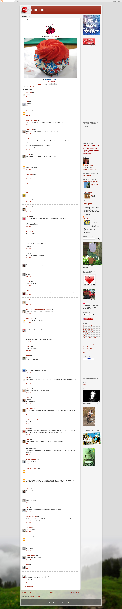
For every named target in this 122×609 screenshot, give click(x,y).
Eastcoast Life (86, 333)
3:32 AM (28, 443)
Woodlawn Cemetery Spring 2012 (95, 184)
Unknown (29, 92)
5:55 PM (28, 313)
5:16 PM (28, 304)
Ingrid (28, 290)
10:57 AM (28, 160)
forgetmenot (29, 408)
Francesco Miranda (31, 468)
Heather (28, 272)
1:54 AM (28, 434)
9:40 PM (28, 383)
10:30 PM (28, 392)
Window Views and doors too (91, 204)
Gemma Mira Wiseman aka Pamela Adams (38, 309)
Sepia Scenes (88, 192)
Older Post (75, 593)
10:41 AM (28, 149)
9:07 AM (28, 96)
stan (27, 564)
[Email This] (50, 84)
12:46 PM (28, 211)
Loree (27, 262)
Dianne (28, 397)
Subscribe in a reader (88, 175)
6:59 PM (28, 350)
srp (27, 377)
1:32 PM (28, 248)
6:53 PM (28, 341)
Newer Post (26, 593)
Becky (28, 355)
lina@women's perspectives (34, 419)
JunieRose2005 (30, 555)
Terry (27, 428)
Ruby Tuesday (30, 86)
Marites (28, 346)
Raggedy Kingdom (31, 574)
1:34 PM (28, 257)
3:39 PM (28, 294)
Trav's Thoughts (87, 350)
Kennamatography (31, 516)
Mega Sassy (29, 174)
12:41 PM (28, 202)
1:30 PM (28, 236)
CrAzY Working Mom (32, 120)
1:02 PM (28, 522)
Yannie (28, 546)
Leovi (27, 327)
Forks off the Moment (88, 335)
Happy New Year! (93, 220)
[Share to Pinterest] (56, 84)
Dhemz (28, 110)
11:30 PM (28, 414)
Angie (28, 388)
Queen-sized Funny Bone (89, 344)
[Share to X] (53, 84)
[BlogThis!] (51, 84)
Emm (27, 439)
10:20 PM (28, 541)
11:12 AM (28, 511)
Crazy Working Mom (88, 329)
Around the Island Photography (59, 223)
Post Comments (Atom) (36, 596)
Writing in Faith (86, 352)
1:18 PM (28, 226)
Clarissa (28, 337)
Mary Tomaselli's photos (91, 181)
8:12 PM (28, 363)
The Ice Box (86, 346)
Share (84, 384)
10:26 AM (28, 124)
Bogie (28, 183)
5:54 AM (28, 569)
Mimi (84, 342)
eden (27, 488)
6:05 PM (28, 322)
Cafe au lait (29, 241)
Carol (27, 507)
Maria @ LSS (29, 231)
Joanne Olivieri (30, 368)
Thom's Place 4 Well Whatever (91, 348)
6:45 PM (28, 332)
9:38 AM (28, 115)
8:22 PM (28, 372)
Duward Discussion (88, 331)
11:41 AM (28, 169)
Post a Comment (29, 586)
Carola (28, 207)
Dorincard (29, 527)
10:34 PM (28, 403)
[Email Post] (45, 84)
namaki (28, 300)
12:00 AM (28, 423)
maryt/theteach (88, 165)
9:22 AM (28, 493)
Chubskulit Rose (31, 165)
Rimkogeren (29, 129)
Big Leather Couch (87, 327)
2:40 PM (28, 267)
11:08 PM (28, 559)
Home (51, 593)
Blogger (70, 602)
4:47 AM (28, 454)
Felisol (28, 154)
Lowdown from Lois (88, 340)
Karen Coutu (29, 318)
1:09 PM (28, 531)
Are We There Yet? (88, 325)
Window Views (88, 203)
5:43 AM (28, 473)
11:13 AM (28, 583)
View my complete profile (89, 169)
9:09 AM (28, 105)
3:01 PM (28, 285)
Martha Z (28, 498)
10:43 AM (28, 502)
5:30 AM (28, 463)
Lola (27, 101)
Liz (27, 253)
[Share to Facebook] (54, 84)
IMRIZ (27, 138)
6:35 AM (28, 483)
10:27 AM (28, 133)
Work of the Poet (34, 9)
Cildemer (28, 193)
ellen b (28, 281)
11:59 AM (28, 188)
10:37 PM (28, 550)
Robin (28, 216)
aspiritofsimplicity (31, 459)
